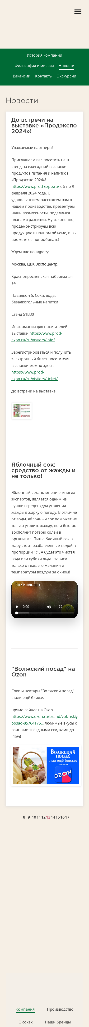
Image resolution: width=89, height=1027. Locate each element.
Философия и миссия (34, 65)
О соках (26, 1022)
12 (43, 817)
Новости (66, 65)
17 (67, 817)
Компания (25, 1009)
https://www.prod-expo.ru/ (35, 186)
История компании (44, 55)
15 (58, 817)
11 (39, 817)
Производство (60, 1009)
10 (34, 817)
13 (48, 817)
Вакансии (21, 76)
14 (53, 817)
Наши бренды (58, 1022)
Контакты (43, 76)
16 (62, 817)
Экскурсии (66, 76)
